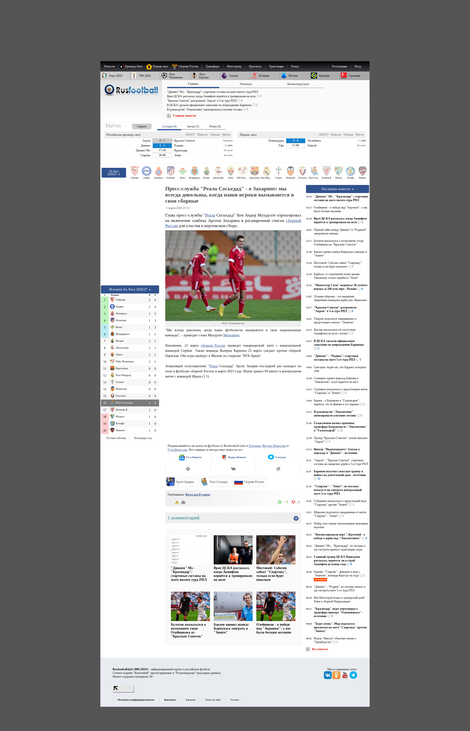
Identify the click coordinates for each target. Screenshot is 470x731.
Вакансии (190, 699)
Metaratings (231, 335)
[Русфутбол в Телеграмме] (353, 678)
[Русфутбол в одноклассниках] (336, 678)
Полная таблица (116, 438)
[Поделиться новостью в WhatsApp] (278, 469)
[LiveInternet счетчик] (123, 691)
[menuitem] (187, 66)
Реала (210, 215)
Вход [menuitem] (358, 66)
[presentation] (137, 125)
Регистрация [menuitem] (339, 66)
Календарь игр (143, 438)
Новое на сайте (213, 699)
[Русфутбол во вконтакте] (328, 678)
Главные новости (184, 115)
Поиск (295, 66)
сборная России (213, 345)
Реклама (235, 699)
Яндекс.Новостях (274, 446)
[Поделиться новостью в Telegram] (188, 469)
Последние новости (336, 189)
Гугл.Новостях (178, 449)
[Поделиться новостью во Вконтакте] (233, 469)
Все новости (320, 649)
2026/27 (190, 134)
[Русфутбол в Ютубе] (345, 678)
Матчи (226, 134)
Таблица (215, 134)
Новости (203, 134)
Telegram (254, 446)
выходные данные (209, 673)
